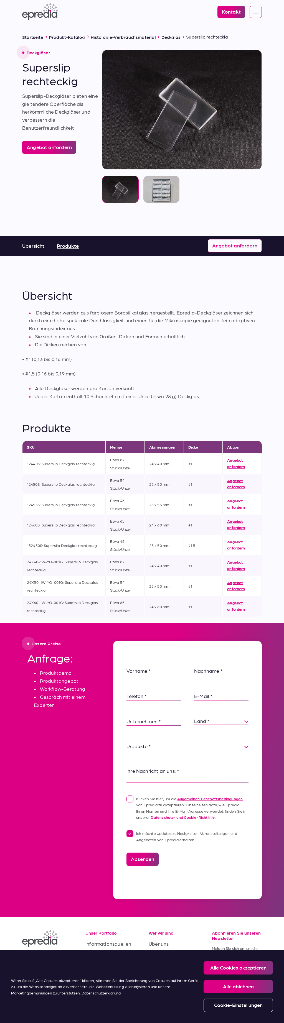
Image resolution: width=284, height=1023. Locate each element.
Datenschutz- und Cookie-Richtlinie (183, 817)
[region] (142, 986)
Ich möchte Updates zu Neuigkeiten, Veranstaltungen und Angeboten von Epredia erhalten (186, 836)
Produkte (68, 246)
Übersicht (33, 246)
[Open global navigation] (256, 12)
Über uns (159, 944)
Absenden (142, 859)
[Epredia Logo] (47, 938)
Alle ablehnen (238, 986)
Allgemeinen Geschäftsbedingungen (210, 798)
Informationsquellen (108, 944)
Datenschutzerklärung (101, 993)
